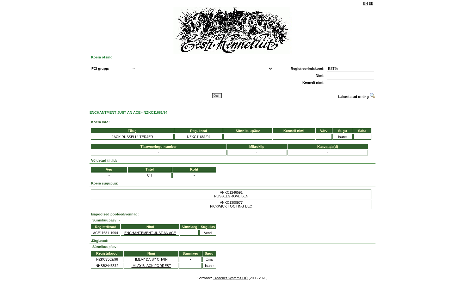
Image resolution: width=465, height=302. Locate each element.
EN (365, 3)
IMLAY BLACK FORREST (151, 266)
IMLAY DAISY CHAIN (151, 259)
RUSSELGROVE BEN (231, 196)
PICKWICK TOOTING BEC (231, 206)
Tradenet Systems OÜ (230, 278)
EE (371, 3)
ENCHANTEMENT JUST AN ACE (150, 233)
